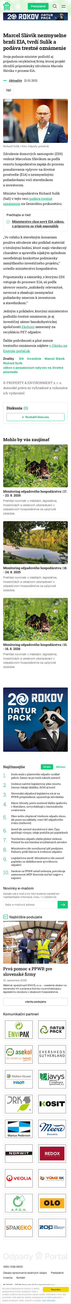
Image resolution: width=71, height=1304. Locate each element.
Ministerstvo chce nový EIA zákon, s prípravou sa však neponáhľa (38, 223)
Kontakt (20, 1277)
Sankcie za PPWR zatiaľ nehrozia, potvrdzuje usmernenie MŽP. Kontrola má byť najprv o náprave (38, 875)
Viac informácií (48, 1300)
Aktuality (15, 80)
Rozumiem (56, 1289)
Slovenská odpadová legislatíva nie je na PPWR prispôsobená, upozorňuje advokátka (37, 795)
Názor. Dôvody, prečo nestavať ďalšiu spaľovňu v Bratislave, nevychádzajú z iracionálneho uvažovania (39, 806)
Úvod (7, 6)
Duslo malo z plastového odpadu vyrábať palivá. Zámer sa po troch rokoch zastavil (35, 776)
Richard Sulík (13, 363)
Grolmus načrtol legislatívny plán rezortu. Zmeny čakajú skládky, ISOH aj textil (36, 785)
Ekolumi (28, 327)
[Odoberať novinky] (63, 904)
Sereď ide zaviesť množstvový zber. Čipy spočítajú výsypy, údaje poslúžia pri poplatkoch (39, 831)
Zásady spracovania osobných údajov (25, 1272)
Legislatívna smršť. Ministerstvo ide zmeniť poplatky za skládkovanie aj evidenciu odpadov (37, 861)
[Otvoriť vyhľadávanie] (54, 6)
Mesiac (60, 767)
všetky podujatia (35, 1001)
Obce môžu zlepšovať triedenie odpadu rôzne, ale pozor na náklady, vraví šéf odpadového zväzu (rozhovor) (38, 820)
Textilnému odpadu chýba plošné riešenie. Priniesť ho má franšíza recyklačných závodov (39, 840)
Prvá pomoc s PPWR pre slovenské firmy (27, 971)
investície (34, 358)
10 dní (47, 767)
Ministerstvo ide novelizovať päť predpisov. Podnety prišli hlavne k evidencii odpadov (37, 850)
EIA (21, 358)
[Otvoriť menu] (63, 6)
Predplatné (38, 6)
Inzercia (7, 1277)
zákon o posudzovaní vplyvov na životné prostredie (33, 370)
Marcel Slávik (55, 358)
